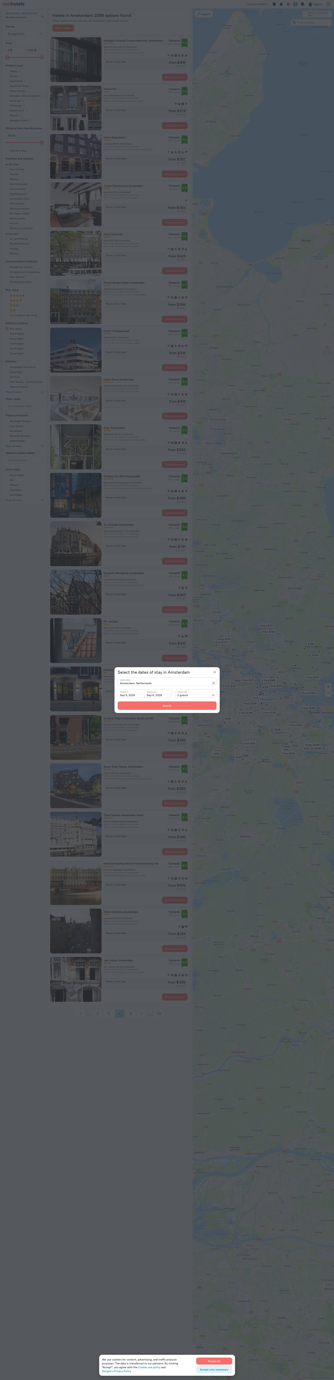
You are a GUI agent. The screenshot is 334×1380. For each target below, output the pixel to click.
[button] (213, 683)
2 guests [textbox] (182, 695)
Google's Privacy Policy (116, 1371)
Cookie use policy (149, 1367)
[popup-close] (215, 672)
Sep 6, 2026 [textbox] (154, 695)
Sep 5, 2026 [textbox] (127, 695)
